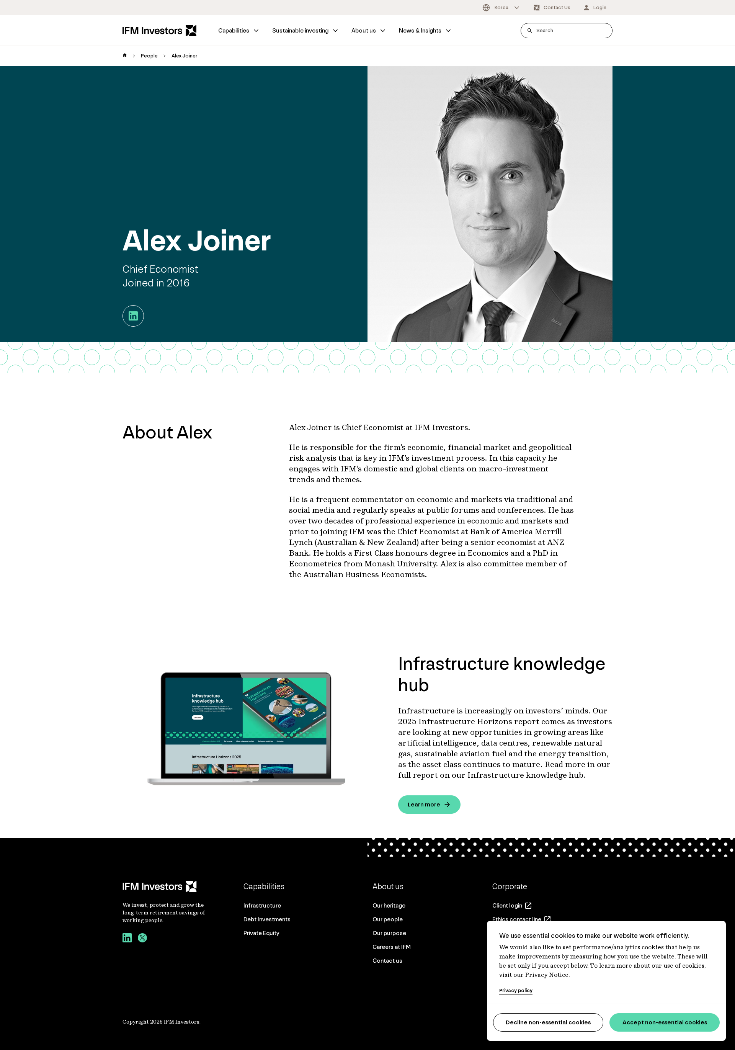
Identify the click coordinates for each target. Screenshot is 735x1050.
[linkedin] (127, 939)
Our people (387, 919)
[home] (124, 56)
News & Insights (420, 30)
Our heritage (388, 905)
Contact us (387, 960)
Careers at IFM (391, 946)
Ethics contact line (516, 919)
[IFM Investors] (164, 886)
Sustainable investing (300, 30)
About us (363, 30)
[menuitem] (239, 30)
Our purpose (389, 933)
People (149, 55)
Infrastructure (262, 905)
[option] (501, 7)
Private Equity (261, 933)
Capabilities (233, 30)
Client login (507, 905)
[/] (159, 30)
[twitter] (142, 939)
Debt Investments (267, 919)
